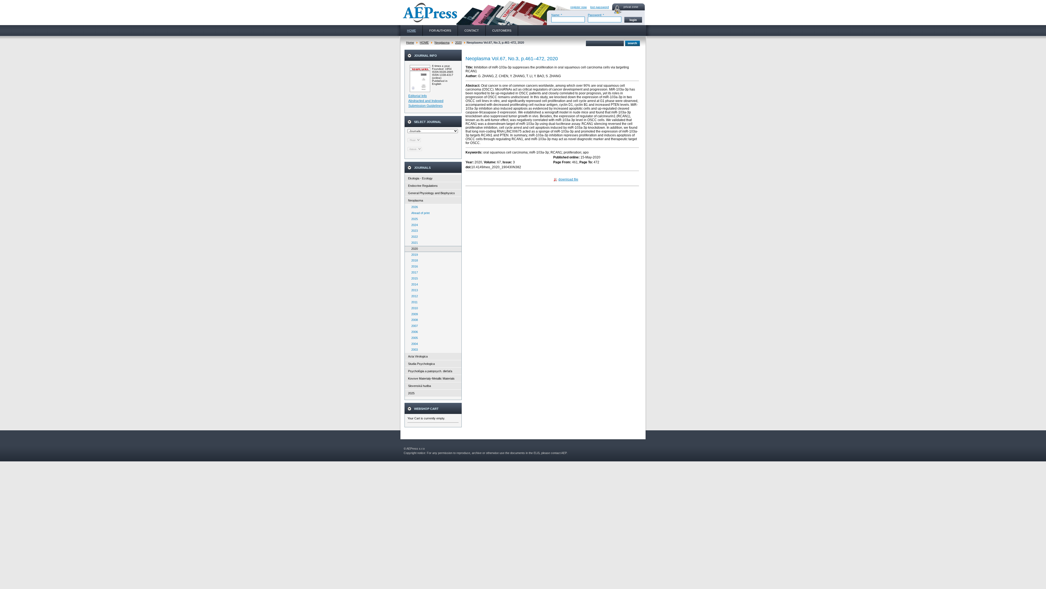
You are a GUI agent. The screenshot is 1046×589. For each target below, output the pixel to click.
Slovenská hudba (419, 385)
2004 (413, 343)
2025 (413, 219)
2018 (413, 260)
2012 (413, 296)
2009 (413, 314)
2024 (413, 225)
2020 (458, 42)
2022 (413, 236)
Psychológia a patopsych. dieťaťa (430, 371)
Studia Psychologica (421, 363)
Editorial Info (417, 96)
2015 (413, 278)
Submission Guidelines (425, 106)
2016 (413, 266)
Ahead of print (419, 213)
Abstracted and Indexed (425, 101)
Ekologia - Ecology (420, 178)
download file (568, 179)
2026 (413, 207)
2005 (413, 337)
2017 (413, 272)
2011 (413, 302)
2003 (413, 349)
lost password (599, 7)
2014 (413, 284)
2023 (413, 230)
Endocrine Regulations (423, 185)
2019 (413, 254)
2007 (413, 325)
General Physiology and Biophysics (431, 193)
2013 (413, 290)
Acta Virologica (418, 356)
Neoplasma (441, 42)
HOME (424, 42)
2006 (413, 331)
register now (578, 7)
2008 (413, 319)
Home (410, 42)
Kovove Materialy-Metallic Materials (431, 378)
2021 (413, 242)
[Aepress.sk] (429, 12)
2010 (413, 308)
